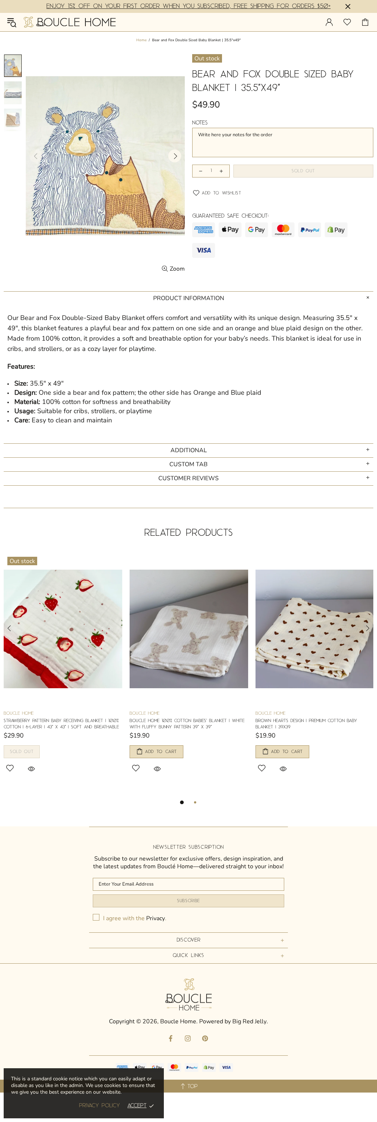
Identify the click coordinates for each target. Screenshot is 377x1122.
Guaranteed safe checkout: (230, 216)
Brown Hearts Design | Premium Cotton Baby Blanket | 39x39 (306, 724)
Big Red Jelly (249, 1022)
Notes (200, 123)
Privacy (155, 918)
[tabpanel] (63, 671)
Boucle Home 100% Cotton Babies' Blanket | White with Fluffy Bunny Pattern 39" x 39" (187, 724)
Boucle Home (70, 22)
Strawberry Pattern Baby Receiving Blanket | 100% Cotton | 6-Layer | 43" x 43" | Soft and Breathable (61, 724)
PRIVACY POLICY (99, 1105)
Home (141, 40)
